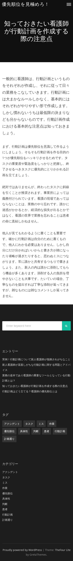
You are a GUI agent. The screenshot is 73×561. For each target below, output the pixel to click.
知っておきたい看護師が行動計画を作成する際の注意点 (35, 386)
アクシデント (12, 423)
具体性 (24, 431)
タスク (29, 423)
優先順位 (9, 431)
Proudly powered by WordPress (22, 550)
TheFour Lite (63, 550)
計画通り (9, 439)
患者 (46, 431)
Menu (69, 4)
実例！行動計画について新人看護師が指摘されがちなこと (36, 359)
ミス (41, 423)
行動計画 (60, 431)
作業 (51, 423)
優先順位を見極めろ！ (25, 4)
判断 (36, 431)
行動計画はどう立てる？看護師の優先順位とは (29, 391)
